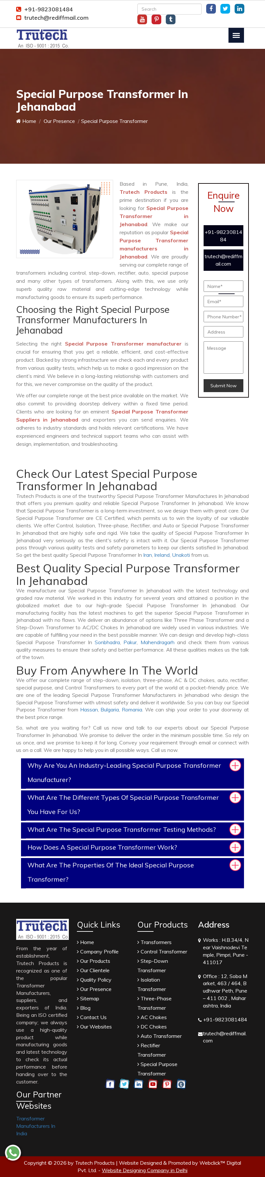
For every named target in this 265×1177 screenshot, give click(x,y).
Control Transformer (163, 951)
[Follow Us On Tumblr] (170, 19)
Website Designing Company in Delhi (144, 1170)
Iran (147, 555)
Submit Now (223, 386)
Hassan (89, 709)
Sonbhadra (107, 642)
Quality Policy (95, 979)
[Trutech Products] (42, 38)
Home (28, 121)
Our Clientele (94, 970)
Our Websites (95, 1026)
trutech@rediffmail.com (56, 17)
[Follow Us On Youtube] (142, 19)
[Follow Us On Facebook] (211, 9)
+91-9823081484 (48, 9)
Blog (84, 1008)
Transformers (155, 942)
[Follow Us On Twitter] (225, 9)
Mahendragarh (158, 642)
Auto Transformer (160, 1036)
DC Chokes (153, 1026)
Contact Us (93, 1017)
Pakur (130, 642)
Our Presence (58, 121)
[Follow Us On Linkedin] (239, 9)
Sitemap (89, 998)
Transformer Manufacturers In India (35, 1126)
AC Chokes (153, 1017)
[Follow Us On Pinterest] (156, 19)
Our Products (94, 961)
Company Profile (99, 951)
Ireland (162, 555)
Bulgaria (110, 709)
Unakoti (181, 555)
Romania (132, 709)
